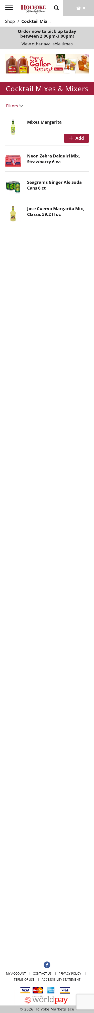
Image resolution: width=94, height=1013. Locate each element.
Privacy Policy (70, 973)
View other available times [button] (47, 44)
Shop (10, 21)
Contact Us (42, 973)
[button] (44, 66)
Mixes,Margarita (44, 122)
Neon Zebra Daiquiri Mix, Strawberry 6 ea (53, 158)
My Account (16, 973)
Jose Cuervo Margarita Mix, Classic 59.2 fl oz (55, 211)
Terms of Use (24, 979)
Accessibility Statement (61, 979)
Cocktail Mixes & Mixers (46, 21)
